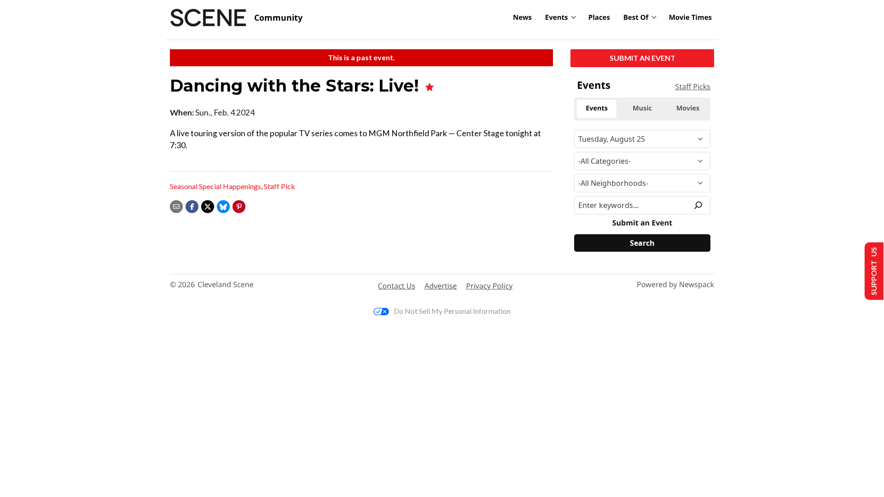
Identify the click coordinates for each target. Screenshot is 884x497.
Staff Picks (692, 86)
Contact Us (396, 286)
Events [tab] (597, 108)
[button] (239, 205)
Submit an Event (642, 57)
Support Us (873, 271)
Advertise (441, 286)
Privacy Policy (489, 286)
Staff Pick (279, 186)
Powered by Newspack (675, 284)
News (522, 17)
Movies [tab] (687, 108)
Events (556, 17)
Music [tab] (642, 108)
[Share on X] (207, 205)
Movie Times (690, 17)
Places (599, 17)
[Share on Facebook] (192, 205)
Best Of (636, 17)
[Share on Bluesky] (223, 205)
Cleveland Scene (226, 284)
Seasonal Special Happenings (215, 186)
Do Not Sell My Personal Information (452, 310)
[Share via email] (176, 205)
